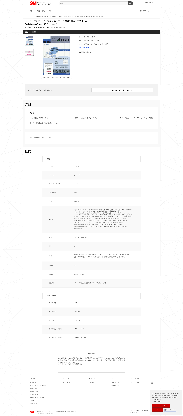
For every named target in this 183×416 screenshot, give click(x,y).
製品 (31, 11)
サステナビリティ (34, 391)
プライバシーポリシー (48, 411)
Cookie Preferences (71, 411)
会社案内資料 (33, 388)
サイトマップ (115, 385)
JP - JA (147, 2)
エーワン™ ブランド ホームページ (122, 90)
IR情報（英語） (34, 403)
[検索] (130, 3)
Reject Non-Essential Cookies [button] (161, 406)
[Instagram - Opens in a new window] (152, 382)
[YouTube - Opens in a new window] (138, 382)
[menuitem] (27, 32)
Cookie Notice (156, 401)
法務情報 (39, 411)
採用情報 (32, 400)
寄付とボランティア (35, 394)
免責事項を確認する (85, 52)
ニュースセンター (68, 382)
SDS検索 (91, 382)
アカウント (147, 11)
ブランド (52, 11)
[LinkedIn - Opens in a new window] (131, 382)
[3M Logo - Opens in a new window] (40, 3)
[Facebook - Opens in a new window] (145, 382)
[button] (170, 410)
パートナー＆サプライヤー (37, 397)
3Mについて (33, 382)
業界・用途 (41, 11)
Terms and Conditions (60, 411)
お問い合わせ (115, 382)
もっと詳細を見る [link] (84, 47)
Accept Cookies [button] (157, 410)
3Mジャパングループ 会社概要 (38, 385)
